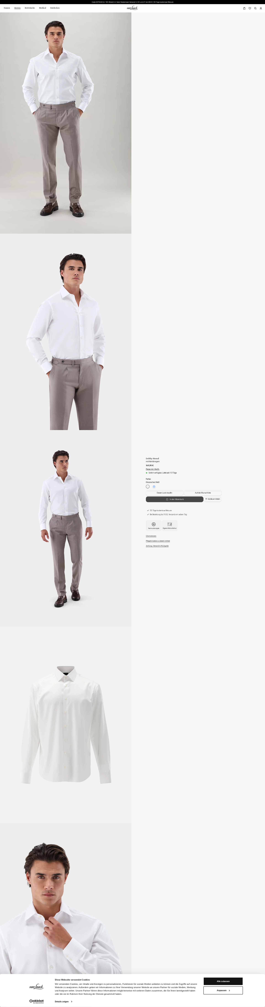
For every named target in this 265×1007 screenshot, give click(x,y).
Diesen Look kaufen (164, 493)
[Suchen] (255, 8)
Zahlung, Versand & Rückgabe (157, 546)
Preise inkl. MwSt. (152, 469)
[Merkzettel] (250, 8)
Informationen (151, 536)
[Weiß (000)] (147, 486)
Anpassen (221, 990)
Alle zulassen (223, 981)
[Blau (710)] (154, 486)
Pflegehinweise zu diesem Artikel (158, 541)
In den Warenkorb (177, 499)
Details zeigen (62, 1001)
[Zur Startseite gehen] (132, 7)
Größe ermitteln (214, 499)
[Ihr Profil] (261, 8)
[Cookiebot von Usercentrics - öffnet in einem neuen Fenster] (37, 1002)
